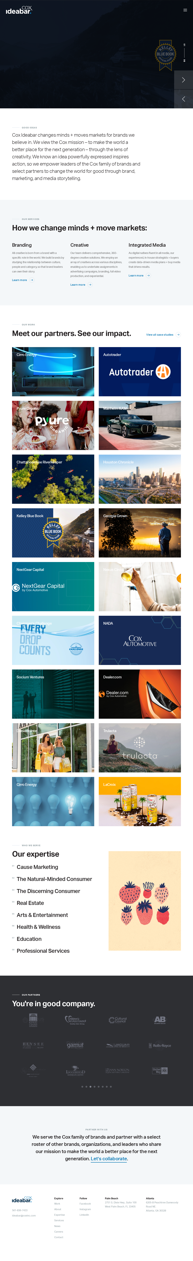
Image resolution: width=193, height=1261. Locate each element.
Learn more (19, 280)
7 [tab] (107, 1087)
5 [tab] (99, 1087)
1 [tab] (82, 1087)
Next (183, 79)
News (57, 1226)
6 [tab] (103, 1087)
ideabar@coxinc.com (24, 1215)
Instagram (85, 1209)
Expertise (59, 1214)
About (57, 1209)
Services (59, 1220)
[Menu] (185, 10)
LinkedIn (84, 1214)
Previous (183, 99)
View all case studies (159, 334)
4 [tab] (94, 1087)
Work (57, 1203)
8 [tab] (111, 1087)
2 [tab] (86, 1087)
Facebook (85, 1203)
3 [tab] (90, 1087)
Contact (58, 1237)
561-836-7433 (19, 1210)
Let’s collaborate (109, 1158)
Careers (58, 1231)
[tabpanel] (96, 1045)
